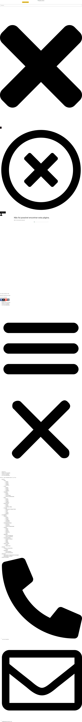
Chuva (7, 510)
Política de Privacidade (6, 302)
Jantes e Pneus (6, 543)
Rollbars (7, 542)
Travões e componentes (8, 548)
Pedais (7, 541)
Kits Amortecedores (9, 552)
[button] (41, 388)
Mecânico (7, 485)
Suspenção (6, 550)
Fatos (5, 480)
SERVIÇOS (18, 2)
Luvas (5, 486)
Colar (7, 511)
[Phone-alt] (8, 300)
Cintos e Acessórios (9, 536)
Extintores (7, 524)
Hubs (7, 533)
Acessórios (8, 521)
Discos (7, 549)
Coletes (7, 512)
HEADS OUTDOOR (25, 2)
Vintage (7, 483)
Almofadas (8, 520)
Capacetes (6, 491)
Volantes (5, 527)
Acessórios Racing (7, 537)
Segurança (6, 534)
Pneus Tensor (8, 545)
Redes (7, 540)
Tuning (7, 529)
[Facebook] (1, 300)
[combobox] (41, 5)
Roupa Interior (6, 503)
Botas (5, 497)
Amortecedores (8, 551)
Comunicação (8, 495)
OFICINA (13, 2)
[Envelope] (6, 300)
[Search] (1, 128)
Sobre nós (4, 301)
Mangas (7, 513)
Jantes (7, 544)
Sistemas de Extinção (8, 522)
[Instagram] (3, 300)
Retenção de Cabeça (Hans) (11, 509)
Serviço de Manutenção (10, 496)
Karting (7, 482)
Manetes (7, 530)
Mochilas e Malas (9, 506)
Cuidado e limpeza (9, 538)
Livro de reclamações (6, 304)
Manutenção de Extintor (8, 556)
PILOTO (1, 2)
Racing (7, 481)
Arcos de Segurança (9, 535)
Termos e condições (5, 303)
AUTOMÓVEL (7, 2)
